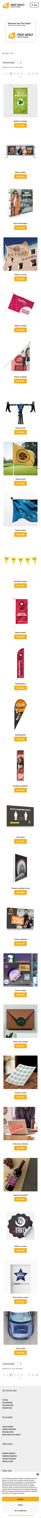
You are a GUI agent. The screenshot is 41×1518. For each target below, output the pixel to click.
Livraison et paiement (9, 1458)
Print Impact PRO (7, 1405)
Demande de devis (8, 1431)
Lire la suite (20, 125)
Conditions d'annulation (9, 1455)
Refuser (20, 1505)
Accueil (7, 53)
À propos (5, 1399)
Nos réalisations (7, 1402)
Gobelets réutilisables (9, 1429)
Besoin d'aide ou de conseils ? (11, 1434)
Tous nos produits (7, 1426)
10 (36, 74)
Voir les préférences (20, 1510)
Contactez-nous (7, 1407)
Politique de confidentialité (15, 1515)
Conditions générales (8, 1453)
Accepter (20, 1499)
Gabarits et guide (7, 1461)
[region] (20, 32)
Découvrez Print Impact (27, 1515)
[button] (38, 1474)
